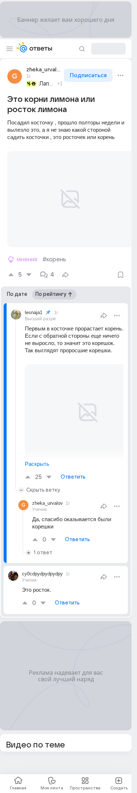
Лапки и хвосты (47, 83)
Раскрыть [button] (37, 455)
